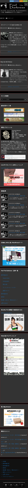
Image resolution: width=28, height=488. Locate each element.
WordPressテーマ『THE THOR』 (9, 245)
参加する (22, 371)
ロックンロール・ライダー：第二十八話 (17, 223)
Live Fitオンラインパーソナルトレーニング (11, 168)
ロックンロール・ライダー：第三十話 (16, 205)
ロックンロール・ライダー (9, 287)
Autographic (6, 281)
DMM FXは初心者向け (6, 313)
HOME (3, 18)
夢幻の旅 (5, 284)
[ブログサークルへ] (13, 157)
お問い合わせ (4, 303)
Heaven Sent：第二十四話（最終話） (10, 443)
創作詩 (2, 297)
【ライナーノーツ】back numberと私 (11, 25)
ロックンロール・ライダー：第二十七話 (17, 232)
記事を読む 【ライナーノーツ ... (14, 51)
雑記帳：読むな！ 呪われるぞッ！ (15, 28)
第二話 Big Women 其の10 (8, 452)
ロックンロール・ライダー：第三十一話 (17, 195)
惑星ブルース (6, 290)
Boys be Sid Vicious (6, 62)
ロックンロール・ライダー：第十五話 (10, 435)
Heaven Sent (6, 278)
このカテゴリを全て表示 (14, 370)
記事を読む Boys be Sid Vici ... (14, 86)
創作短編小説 (4, 293)
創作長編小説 (4, 275)
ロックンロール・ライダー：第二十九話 (17, 214)
